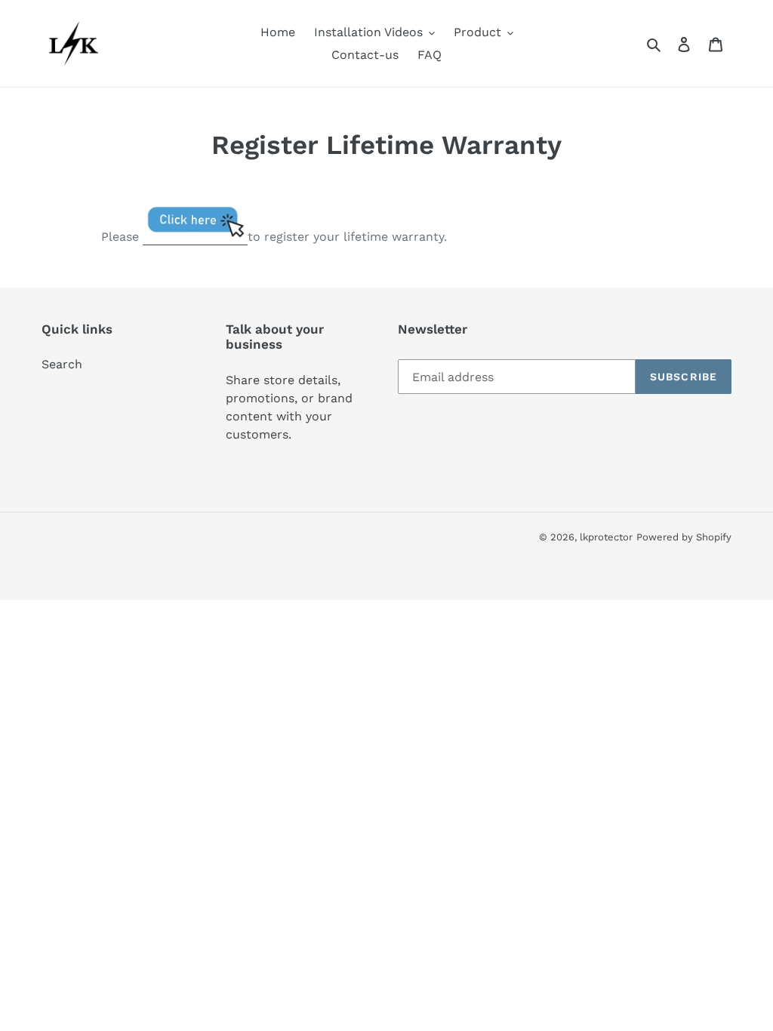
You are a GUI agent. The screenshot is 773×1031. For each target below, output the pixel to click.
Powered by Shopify (683, 537)
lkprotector (606, 537)
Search (62, 364)
